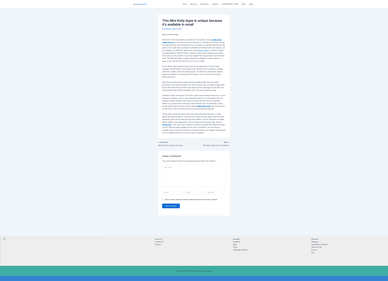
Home (184, 4)
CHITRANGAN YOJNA (230, 4)
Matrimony (204, 4)
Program (215, 4)
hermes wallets (203, 50)
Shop (244, 4)
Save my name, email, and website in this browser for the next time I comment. (191, 199)
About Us (193, 4)
